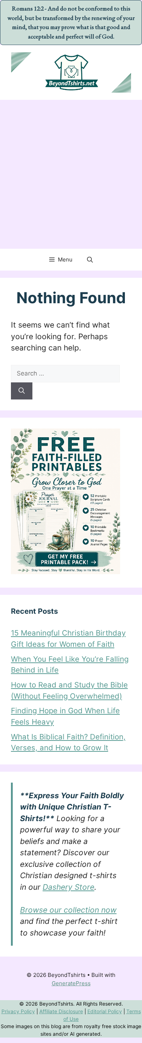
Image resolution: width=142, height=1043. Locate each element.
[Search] (21, 391)
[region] (71, 1003)
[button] (90, 260)
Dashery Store (68, 887)
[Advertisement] (71, 174)
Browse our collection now (68, 909)
